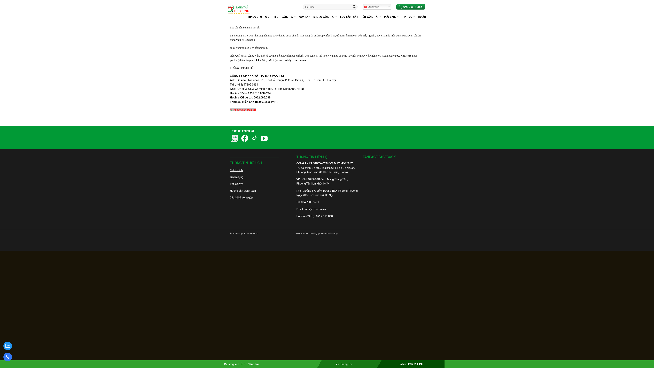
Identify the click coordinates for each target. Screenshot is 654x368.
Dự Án (422, 17)
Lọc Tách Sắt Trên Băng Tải (359, 17)
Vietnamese (373, 6)
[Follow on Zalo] (277, 138)
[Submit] (354, 7)
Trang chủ (254, 17)
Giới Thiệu (271, 17)
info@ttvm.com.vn (315, 209)
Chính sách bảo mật (328, 233)
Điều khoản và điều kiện (307, 233)
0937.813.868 (413, 7)
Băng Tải (287, 17)
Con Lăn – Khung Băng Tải (316, 17)
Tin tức (407, 17)
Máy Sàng (390, 17)
